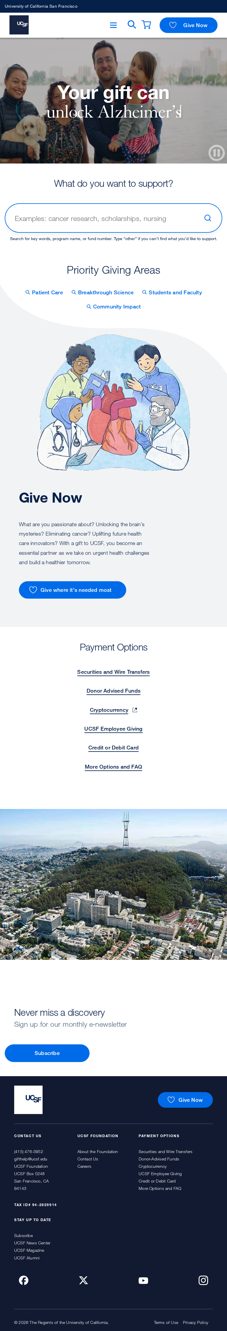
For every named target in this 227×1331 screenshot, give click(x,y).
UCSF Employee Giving (113, 728)
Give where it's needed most (76, 590)
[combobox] (107, 218)
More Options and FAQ (113, 766)
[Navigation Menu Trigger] (113, 25)
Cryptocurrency (109, 709)
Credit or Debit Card (113, 747)
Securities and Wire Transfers (113, 671)
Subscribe (47, 1053)
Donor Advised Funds (113, 690)
